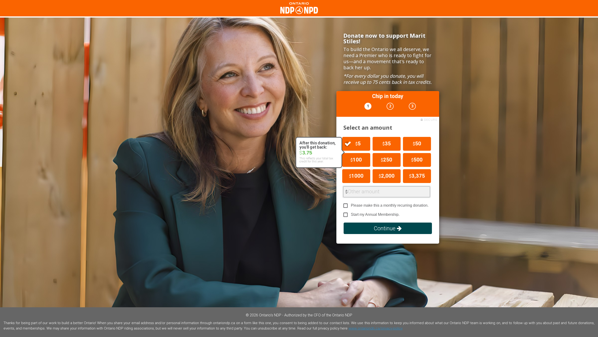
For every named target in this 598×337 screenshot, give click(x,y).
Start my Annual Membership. (375, 214)
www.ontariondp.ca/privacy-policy (375, 328)
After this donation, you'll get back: (317, 145)
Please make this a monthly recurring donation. (389, 205)
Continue (385, 228)
